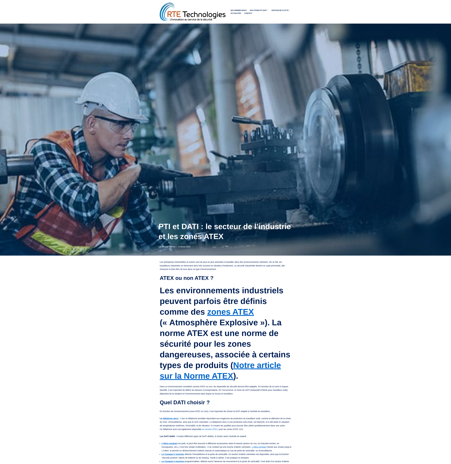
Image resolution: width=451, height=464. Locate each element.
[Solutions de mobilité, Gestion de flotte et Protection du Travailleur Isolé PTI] (193, 11)
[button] (267, 10)
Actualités (236, 13)
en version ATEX (210, 429)
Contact (248, 13)
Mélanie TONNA (169, 247)
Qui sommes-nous (239, 10)
